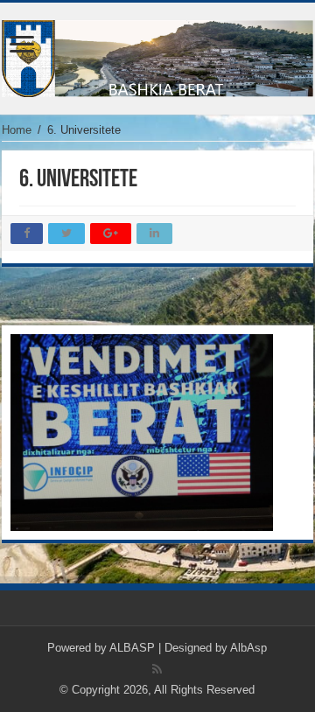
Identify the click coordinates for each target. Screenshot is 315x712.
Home (17, 129)
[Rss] (157, 669)
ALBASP (132, 647)
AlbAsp (248, 647)
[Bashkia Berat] (157, 55)
